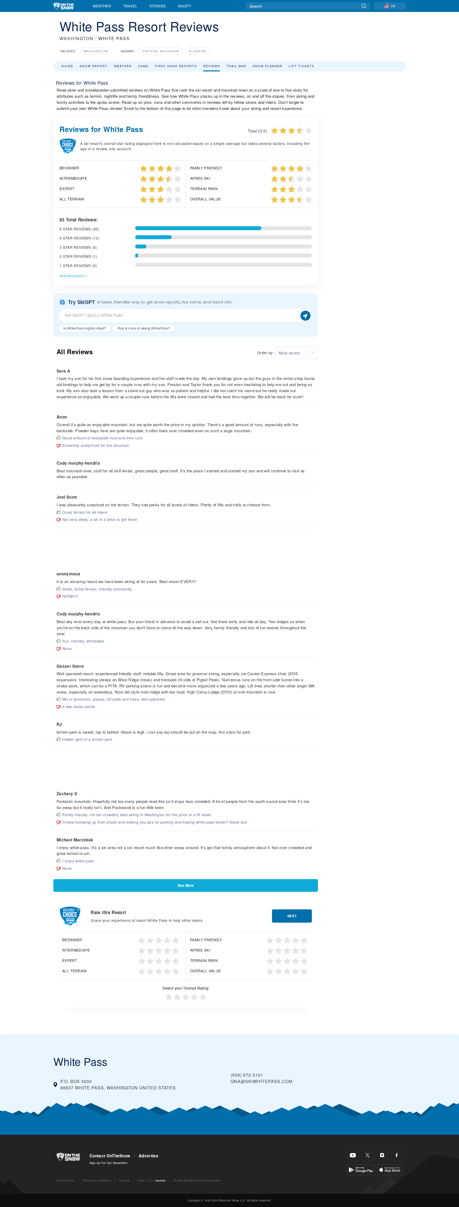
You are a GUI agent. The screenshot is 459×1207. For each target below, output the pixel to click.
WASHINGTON (77, 38)
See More (186, 885)
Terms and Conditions (97, 1180)
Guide (67, 66)
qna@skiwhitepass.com (261, 1081)
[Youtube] (353, 1155)
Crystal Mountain (160, 51)
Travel (130, 5)
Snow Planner (267, 66)
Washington (96, 51)
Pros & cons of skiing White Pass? (144, 328)
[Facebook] (396, 1155)
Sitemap (124, 1180)
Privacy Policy (65, 1180)
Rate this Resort (72, 275)
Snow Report (94, 66)
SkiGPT (184, 5)
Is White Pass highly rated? (84, 328)
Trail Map (236, 66)
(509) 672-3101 (247, 1075)
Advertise (148, 1156)
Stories (158, 5)
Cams (143, 66)
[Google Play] (361, 1169)
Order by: (265, 352)
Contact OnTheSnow (110, 1156)
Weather (102, 5)
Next (292, 916)
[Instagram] (382, 1155)
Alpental (198, 51)
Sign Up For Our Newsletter (109, 1163)
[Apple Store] (389, 1169)
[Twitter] (367, 1155)
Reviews (211, 66)
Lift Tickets (301, 66)
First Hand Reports (176, 66)
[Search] (364, 6)
